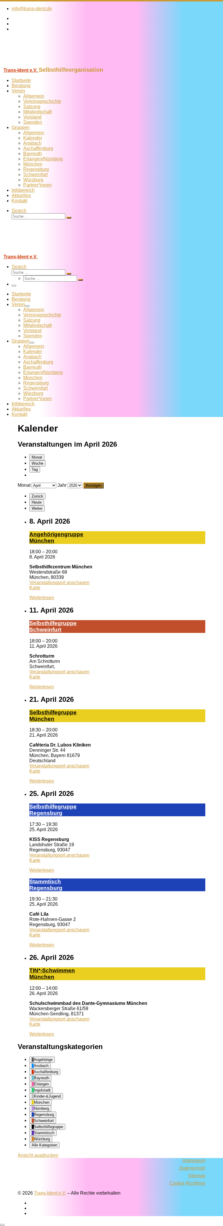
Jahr (61, 485)
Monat (37, 457)
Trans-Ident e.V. (50, 1193)
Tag (35, 469)
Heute (37, 502)
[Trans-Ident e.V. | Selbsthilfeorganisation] (36, 63)
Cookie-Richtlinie (187, 1183)
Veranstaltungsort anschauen (59, 582)
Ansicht (38, 1155)
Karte (34, 587)
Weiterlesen (41, 597)
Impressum (194, 1160)
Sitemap (196, 1175)
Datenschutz (192, 1168)
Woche (37, 463)
